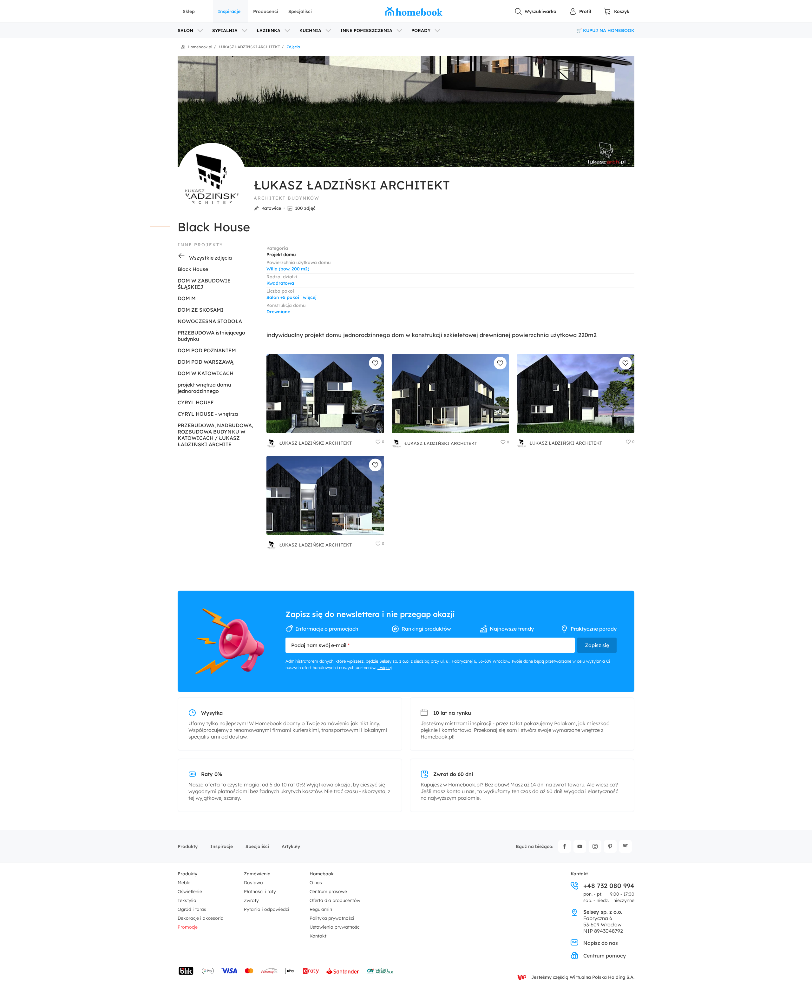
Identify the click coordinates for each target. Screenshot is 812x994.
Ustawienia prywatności (335, 927)
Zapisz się (597, 645)
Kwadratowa (280, 283)
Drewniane (278, 312)
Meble (184, 882)
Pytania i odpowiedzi (266, 909)
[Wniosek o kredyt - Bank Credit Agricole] (380, 970)
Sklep (189, 11)
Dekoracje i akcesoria (201, 918)
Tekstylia (187, 900)
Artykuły (291, 846)
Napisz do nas (600, 943)
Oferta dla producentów (335, 900)
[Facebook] (564, 846)
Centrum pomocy (604, 955)
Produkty (188, 846)
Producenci (265, 11)
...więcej (384, 667)
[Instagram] (595, 846)
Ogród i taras (192, 909)
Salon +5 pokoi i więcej (291, 297)
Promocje (188, 927)
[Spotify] (625, 846)
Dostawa (253, 882)
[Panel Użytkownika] (580, 11)
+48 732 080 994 (608, 886)
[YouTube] (579, 846)
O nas (316, 882)
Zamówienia (257, 874)
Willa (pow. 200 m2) (287, 269)
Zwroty (251, 900)
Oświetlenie (190, 891)
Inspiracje (229, 11)
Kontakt (318, 936)
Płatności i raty (260, 891)
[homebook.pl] (413, 11)
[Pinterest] (610, 846)
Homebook (322, 874)
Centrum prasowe (328, 891)
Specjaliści (300, 11)
